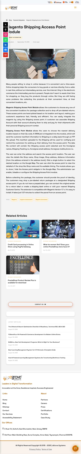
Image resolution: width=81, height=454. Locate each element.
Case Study (45, 418)
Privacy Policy (35, 449)
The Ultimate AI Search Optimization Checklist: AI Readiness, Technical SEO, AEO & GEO (36, 327)
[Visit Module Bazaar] (50, 2)
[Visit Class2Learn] (65, 2)
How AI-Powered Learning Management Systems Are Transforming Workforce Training (36, 358)
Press (43, 407)
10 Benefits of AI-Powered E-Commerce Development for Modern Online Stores (34, 334)
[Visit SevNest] (71, 2)
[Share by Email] (5, 54)
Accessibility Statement (12, 418)
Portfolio (44, 414)
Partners (44, 400)
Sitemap (6, 407)
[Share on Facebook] (5, 49)
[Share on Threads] (5, 29)
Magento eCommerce (41, 199)
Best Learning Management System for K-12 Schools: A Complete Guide (32, 350)
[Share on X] (5, 24)
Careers (44, 403)
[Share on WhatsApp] (5, 39)
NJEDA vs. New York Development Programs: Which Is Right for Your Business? (34, 342)
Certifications (46, 410)
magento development (26, 199)
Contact (6, 410)
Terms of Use (47, 449)
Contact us (39, 304)
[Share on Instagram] (5, 34)
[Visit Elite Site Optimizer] (57, 2)
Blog (10, 20)
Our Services (8, 414)
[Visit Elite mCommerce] (77, 2)
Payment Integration (19, 20)
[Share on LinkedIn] (5, 44)
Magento (14, 199)
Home (5, 400)
